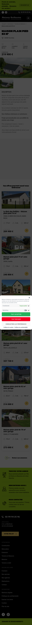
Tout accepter (16, 314)
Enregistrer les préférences (16, 324)
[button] (29, 298)
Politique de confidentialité (21, 327)
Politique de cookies (9, 327)
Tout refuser (16, 319)
